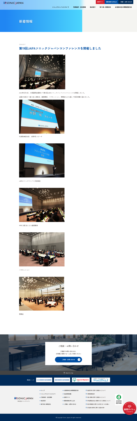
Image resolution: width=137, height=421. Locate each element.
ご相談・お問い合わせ (70, 404)
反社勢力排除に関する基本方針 (95, 407)
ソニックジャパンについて (60, 7)
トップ (43, 390)
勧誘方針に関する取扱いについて (96, 390)
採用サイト (67, 397)
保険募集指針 (91, 394)
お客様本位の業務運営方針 (123, 7)
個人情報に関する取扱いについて (96, 397)
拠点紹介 (93, 7)
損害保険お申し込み (69, 401)
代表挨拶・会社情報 (79, 7)
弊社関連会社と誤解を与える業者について (98, 401)
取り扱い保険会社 (105, 7)
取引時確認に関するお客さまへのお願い (98, 404)
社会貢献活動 (67, 394)
